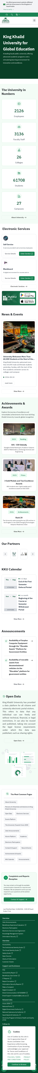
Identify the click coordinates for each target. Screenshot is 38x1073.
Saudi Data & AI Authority (10, 1015)
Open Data (8, 814)
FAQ (3, 970)
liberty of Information (9, 959)
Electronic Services (23, 814)
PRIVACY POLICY (27, 1058)
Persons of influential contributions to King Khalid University (19, 808)
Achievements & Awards (13, 854)
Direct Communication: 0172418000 (14, 993)
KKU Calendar (9, 859)
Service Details (10, 253)
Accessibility (6, 945)
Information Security (9, 937)
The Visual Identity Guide (10, 950)
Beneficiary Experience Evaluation (13, 925)
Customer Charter (8, 962)
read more (8, 383)
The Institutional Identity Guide (12, 948)
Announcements (24, 859)
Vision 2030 (6, 1004)
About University (10, 802)
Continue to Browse (19, 1064)
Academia (23, 836)
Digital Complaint (7, 990)
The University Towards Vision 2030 (16, 825)
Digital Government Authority (11, 1009)
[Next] (33, 554)
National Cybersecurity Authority (12, 1012)
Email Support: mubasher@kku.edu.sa (14, 996)
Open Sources (6, 956)
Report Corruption (8, 981)
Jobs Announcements (12, 831)
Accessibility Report (8, 973)
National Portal (7, 1006)
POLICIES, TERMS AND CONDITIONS (14, 1058)
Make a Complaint (8, 987)
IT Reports (5, 979)
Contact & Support (7, 14)
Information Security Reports (11, 984)
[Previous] (5, 554)
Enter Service (26, 253)
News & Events (26, 848)
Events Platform (10, 819)
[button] (18, 14)
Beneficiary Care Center (10, 976)
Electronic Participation (12, 842)
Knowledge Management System (12, 934)
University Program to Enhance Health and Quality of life (18, 1019)
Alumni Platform (10, 836)
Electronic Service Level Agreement (13, 931)
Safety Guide (6, 953)
